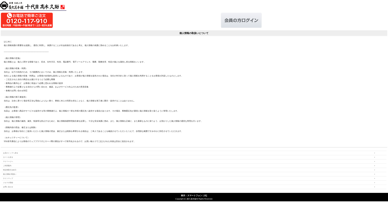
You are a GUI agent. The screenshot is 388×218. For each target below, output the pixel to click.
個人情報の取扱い (9, 174)
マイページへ (8, 161)
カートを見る (8, 157)
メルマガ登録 (8, 182)
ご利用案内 (7, 166)
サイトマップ (8, 178)
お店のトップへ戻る (10, 153)
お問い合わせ (8, 187)
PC (205, 195)
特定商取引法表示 (9, 170)
